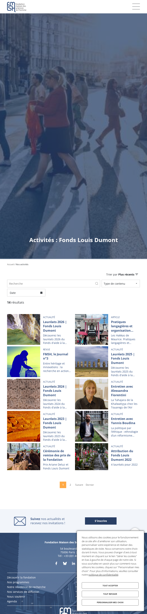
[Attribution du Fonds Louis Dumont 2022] (107, 456)
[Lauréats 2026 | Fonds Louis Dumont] (39, 329)
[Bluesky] (65, 564)
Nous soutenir (16, 596)
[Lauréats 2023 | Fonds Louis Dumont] (39, 426)
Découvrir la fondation (21, 577)
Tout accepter (110, 585)
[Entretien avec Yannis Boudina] (107, 426)
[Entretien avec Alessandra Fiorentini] (107, 394)
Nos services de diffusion (23, 592)
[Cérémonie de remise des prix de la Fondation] (39, 456)
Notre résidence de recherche (26, 587)
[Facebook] (56, 564)
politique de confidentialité (103, 574)
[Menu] (136, 6)
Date (13, 293)
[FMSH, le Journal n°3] (39, 361)
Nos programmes (18, 582)
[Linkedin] (73, 564)
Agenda (12, 601)
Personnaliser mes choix (110, 602)
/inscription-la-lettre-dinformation (101, 521)
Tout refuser (110, 594)
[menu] (122, 274)
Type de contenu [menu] (114, 283)
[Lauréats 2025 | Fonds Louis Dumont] (107, 361)
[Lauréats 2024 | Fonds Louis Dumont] (39, 394)
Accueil (10, 264)
